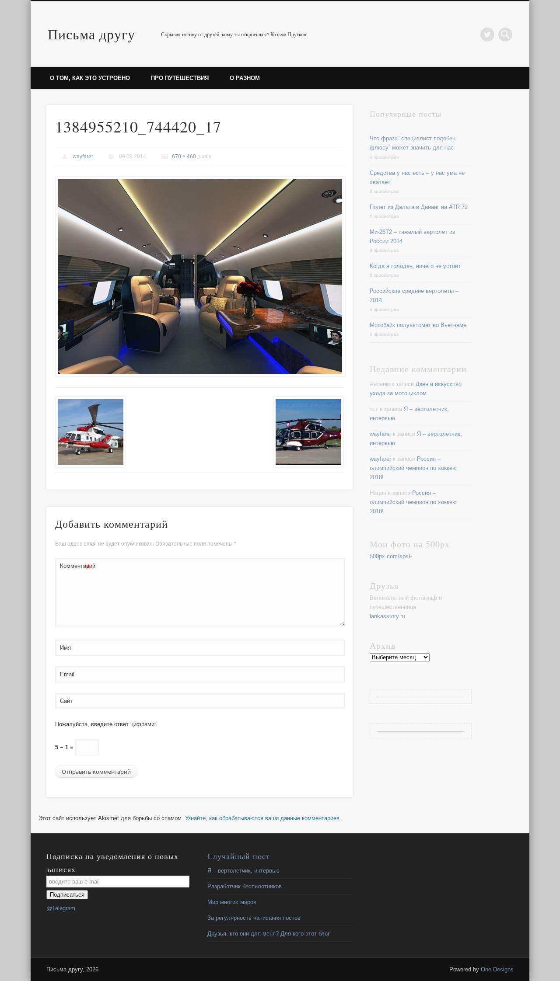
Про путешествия (180, 78)
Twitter (487, 35)
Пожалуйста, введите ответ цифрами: (105, 724)
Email (67, 674)
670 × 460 (184, 156)
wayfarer (83, 156)
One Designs (497, 969)
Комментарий (75, 568)
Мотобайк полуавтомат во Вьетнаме (418, 325)
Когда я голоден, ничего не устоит (415, 266)
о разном (245, 78)
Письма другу (91, 33)
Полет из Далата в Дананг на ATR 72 (419, 207)
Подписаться (67, 894)
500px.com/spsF (391, 556)
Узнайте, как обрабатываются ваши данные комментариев (262, 818)
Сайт (66, 701)
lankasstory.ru (387, 616)
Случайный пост (238, 856)
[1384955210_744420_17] (199, 277)
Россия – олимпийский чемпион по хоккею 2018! (413, 468)
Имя (65, 647)
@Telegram (60, 908)
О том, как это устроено (90, 78)
